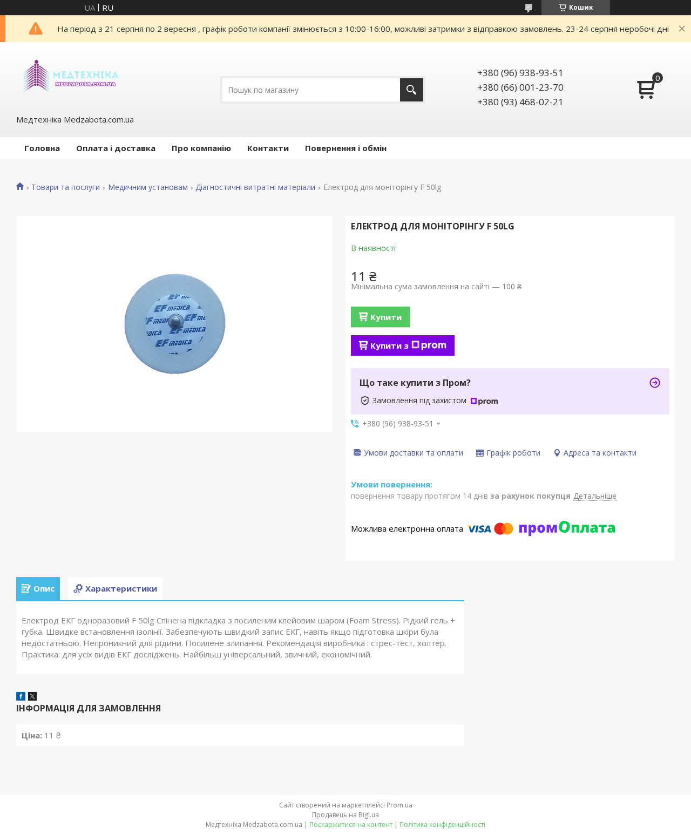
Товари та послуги (65, 187)
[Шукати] (411, 89)
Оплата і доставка (115, 147)
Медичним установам (148, 187)
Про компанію (201, 147)
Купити (386, 316)
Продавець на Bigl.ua (345, 814)
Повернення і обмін (346, 147)
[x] (32, 697)
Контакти (268, 147)
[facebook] (20, 697)
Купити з (389, 345)
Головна (42, 147)
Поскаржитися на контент (350, 824)
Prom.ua (399, 805)
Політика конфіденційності (442, 824)
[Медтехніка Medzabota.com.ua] (70, 77)
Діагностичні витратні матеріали (255, 187)
